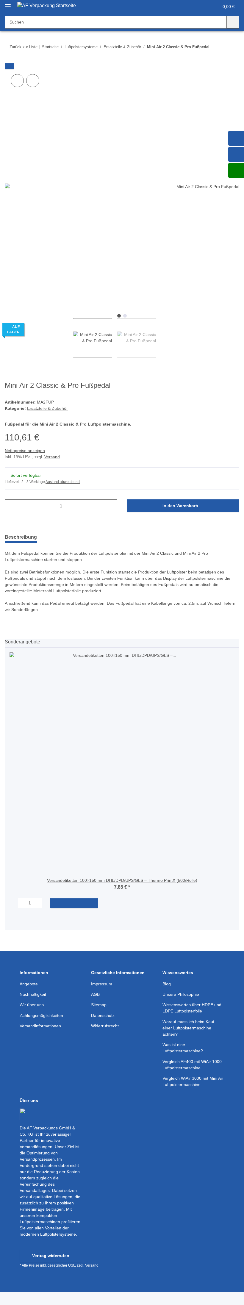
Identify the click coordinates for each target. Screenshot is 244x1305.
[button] (190, 6)
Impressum (101, 984)
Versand (52, 456)
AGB (95, 994)
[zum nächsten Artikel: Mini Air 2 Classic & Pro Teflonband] (232, 46)
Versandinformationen (40, 1025)
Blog (166, 984)
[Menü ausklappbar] (8, 3)
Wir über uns (32, 1004)
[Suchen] (232, 22)
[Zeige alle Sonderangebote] (237, 642)
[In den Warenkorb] (9, 66)
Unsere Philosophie (180, 994)
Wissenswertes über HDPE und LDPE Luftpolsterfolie (191, 1007)
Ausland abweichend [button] (63, 482)
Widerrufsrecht (105, 1025)
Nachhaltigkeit (33, 994)
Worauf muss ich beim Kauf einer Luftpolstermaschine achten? (188, 1028)
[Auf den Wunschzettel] (32, 80)
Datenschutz (103, 1015)
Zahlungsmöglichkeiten (41, 1015)
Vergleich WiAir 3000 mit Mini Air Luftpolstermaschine (192, 1081)
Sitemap (99, 1004)
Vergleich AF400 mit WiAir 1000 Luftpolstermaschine (192, 1064)
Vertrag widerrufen (50, 1255)
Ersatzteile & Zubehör (47, 408)
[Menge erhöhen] (110, 506)
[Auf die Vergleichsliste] (17, 80)
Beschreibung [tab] (21, 537)
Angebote (29, 984)
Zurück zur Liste (23, 47)
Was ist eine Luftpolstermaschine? (182, 1047)
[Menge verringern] (11, 506)
